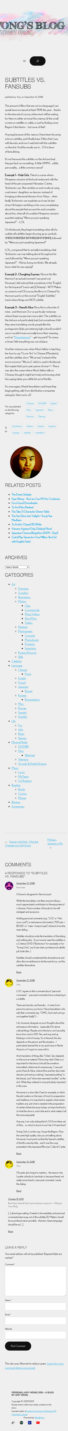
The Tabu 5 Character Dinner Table (30, 511)
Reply (18, 972)
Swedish (22, 716)
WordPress (39, 1417)
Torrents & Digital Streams (32, 763)
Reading (16, 785)
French (22, 682)
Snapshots (30, 648)
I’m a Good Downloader (25, 503)
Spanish (22, 712)
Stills (20, 656)
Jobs (20, 729)
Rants (50, 410)
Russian (22, 708)
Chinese (30, 403)
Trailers (29, 622)
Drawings (23, 588)
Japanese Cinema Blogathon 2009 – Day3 (35, 533)
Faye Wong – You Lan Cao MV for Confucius (36, 498)
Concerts (30, 635)
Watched (30, 755)
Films (29, 410)
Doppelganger (22, 337)
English (54, 403)
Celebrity (17, 661)
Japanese (39, 410)
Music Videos (32, 614)
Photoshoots (32, 640)
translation (39, 432)
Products (30, 644)
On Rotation (25, 780)
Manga (22, 798)
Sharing (41, 416)
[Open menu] (24, 61)
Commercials (32, 610)
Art (13, 584)
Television (23, 759)
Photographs (25, 631)
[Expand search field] (38, 61)
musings (15, 432)
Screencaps (18, 806)
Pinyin (28, 674)
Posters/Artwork (27, 652)
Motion (22, 601)
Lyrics (21, 772)
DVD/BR (42, 403)
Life (14, 721)
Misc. (21, 704)
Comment (10, 1264)
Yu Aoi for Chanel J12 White (27, 524)
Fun (20, 725)
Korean (22, 695)
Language (17, 665)
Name (8, 1300)
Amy (18, 984)
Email (8, 1314)
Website (8, 1328)
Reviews (30, 416)
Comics (22, 793)
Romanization (32, 699)
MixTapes (23, 776)
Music (15, 768)
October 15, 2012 (16, 1199)
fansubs (41, 426)
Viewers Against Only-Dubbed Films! (32, 528)
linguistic (52, 426)
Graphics (23, 593)
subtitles (27, 432)
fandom (30, 426)
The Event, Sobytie (21, 494)
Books (21, 789)
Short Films (31, 618)
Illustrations (24, 597)
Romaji (28, 691)
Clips (28, 605)
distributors (17, 426)
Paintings (23, 627)
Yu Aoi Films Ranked (23, 507)
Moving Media (19, 742)
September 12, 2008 (25, 883)
